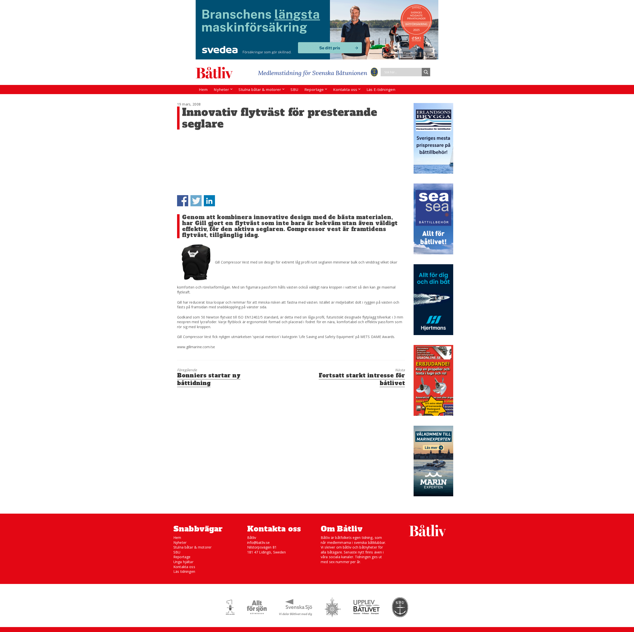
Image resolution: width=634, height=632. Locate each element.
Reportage (314, 89)
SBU (294, 89)
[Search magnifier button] (426, 72)
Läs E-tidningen (381, 89)
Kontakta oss (345, 89)
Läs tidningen (184, 571)
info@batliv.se (258, 542)
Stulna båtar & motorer (259, 89)
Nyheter (221, 89)
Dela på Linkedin (209, 200)
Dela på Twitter (196, 200)
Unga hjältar (183, 561)
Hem (203, 89)
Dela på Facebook (182, 200)
